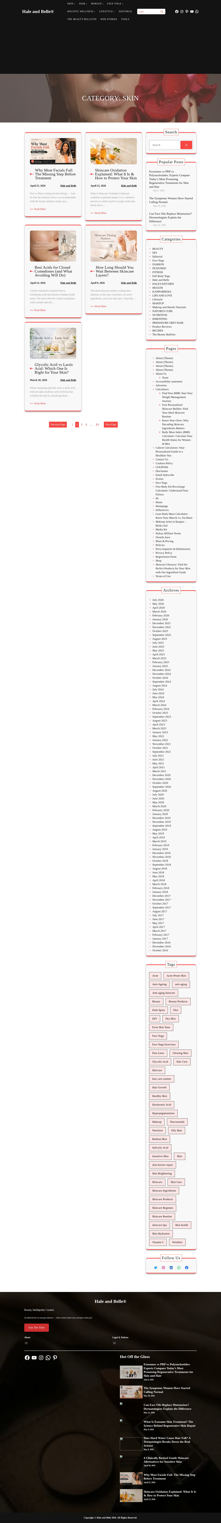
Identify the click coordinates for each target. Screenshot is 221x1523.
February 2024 (160, 708)
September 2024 (161, 681)
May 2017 (158, 923)
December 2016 (161, 942)
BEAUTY (157, 248)
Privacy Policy (164, 552)
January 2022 (160, 740)
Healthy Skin (159, 1096)
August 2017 (159, 911)
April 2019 (158, 837)
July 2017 (158, 915)
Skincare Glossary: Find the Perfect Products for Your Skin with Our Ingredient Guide (173, 568)
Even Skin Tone (161, 1027)
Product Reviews (162, 326)
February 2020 (160, 810)
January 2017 (160, 938)
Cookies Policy (164, 463)
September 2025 (161, 634)
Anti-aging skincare (163, 992)
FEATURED (159, 268)
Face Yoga (158, 260)
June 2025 (158, 646)
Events (159, 478)
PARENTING (159, 318)
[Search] (162, 11)
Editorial (157, 256)
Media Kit (161, 529)
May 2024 (158, 697)
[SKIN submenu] (74, 3)
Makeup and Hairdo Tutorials (169, 307)
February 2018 (160, 888)
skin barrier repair (162, 1164)
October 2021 (160, 747)
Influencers (162, 510)
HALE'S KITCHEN (163, 283)
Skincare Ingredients (164, 1190)
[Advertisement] (110, 48)
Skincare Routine (162, 1216)
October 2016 (160, 950)
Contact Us (162, 459)
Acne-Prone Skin (176, 975)
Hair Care (182, 1061)
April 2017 (158, 927)
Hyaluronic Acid (161, 1104)
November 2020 (161, 779)
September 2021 (161, 751)
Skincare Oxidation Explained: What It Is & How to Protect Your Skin (170, 1493)
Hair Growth (159, 1087)
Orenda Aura (163, 537)
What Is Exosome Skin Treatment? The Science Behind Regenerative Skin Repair (170, 1423)
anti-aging (181, 984)
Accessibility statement (169, 381)
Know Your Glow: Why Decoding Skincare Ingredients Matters (175, 424)
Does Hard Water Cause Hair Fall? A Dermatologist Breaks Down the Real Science (167, 1441)
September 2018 (161, 864)
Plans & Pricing (164, 541)
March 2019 (159, 841)
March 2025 (159, 658)
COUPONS (162, 467)
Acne (155, 975)
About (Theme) (164, 358)
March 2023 (159, 728)
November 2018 (161, 856)
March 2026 (159, 611)
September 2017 (161, 907)
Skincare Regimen (162, 1207)
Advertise (161, 385)
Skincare (157, 1182)
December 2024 (161, 670)
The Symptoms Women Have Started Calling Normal (171, 200)
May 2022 (158, 736)
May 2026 (158, 603)
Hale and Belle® (38, 11)
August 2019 (159, 829)
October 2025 (160, 631)
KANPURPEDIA (161, 291)
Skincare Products (162, 1199)
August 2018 (159, 868)
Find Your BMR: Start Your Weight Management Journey (177, 397)
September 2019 (161, 825)
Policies (160, 545)
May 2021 (158, 763)
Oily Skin (176, 1130)
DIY (154, 252)
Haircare (157, 1070)
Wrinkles (177, 1242)
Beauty (156, 1001)
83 (97, 424)
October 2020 (160, 782)
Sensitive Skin (160, 1156)
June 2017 (158, 919)
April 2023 (158, 724)
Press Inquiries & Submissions (173, 548)
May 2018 (158, 876)
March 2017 (159, 930)
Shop (158, 560)
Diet (175, 1010)
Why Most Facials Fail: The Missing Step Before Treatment (169, 1476)
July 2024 (158, 689)
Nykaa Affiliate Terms (168, 533)
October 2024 (160, 677)
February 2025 (160, 662)
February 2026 (160, 615)
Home (159, 502)
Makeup (157, 1121)
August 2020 (159, 790)
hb (157, 498)
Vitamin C (158, 1242)
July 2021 (158, 755)
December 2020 (161, 775)
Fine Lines (158, 1053)
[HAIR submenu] (86, 3)
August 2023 (159, 720)
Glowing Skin (180, 1053)
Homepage (162, 506)
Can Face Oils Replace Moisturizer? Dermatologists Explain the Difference (170, 217)
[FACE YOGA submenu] (122, 3)
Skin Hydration (161, 1233)
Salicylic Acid (160, 1147)
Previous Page (58, 424)
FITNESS (157, 272)
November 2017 (161, 899)
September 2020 (161, 786)
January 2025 (160, 666)
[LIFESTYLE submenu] (114, 11)
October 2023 (160, 712)
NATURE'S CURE (162, 311)
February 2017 (160, 934)
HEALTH (157, 287)
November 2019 (161, 821)
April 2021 (158, 767)
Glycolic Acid (160, 1061)
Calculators (162, 389)
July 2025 (158, 642)
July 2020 (158, 794)
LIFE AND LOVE (162, 295)
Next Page (110, 424)
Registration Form (166, 556)
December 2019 (161, 818)
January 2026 (160, 619)
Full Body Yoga (161, 276)
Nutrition (157, 1130)
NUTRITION (159, 315)
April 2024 (158, 701)
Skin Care (176, 1182)
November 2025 (161, 627)
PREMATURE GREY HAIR (167, 322)
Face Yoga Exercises (164, 1044)
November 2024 (161, 673)
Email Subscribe (165, 475)
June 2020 (158, 798)
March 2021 (159, 771)
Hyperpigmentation (163, 1113)
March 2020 (159, 806)
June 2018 (158, 872)
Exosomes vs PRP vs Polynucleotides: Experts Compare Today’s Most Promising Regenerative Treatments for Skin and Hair (169, 179)
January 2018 (160, 891)
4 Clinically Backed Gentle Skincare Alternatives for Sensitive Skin (166, 1459)
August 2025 (159, 638)
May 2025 (158, 650)
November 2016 (161, 946)
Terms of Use (163, 576)
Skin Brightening (162, 1173)
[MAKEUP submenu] (102, 3)
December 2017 (161, 895)
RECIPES (157, 330)
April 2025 (158, 654)
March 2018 (159, 884)
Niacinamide (177, 1121)
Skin (179, 1156)
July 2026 (158, 599)
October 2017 (160, 903)
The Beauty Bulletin (163, 334)
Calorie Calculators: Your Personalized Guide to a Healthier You (170, 451)
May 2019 (158, 833)
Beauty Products (178, 1001)
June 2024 (158, 693)
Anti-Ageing (159, 984)
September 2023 (161, 716)
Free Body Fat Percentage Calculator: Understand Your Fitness (172, 490)
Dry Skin (171, 1018)
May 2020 (158, 802)
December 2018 (161, 853)
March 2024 (159, 705)
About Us (161, 373)
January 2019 (160, 849)
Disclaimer (162, 471)
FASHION (158, 264)
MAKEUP (158, 303)
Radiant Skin (159, 1139)
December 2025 (161, 623)
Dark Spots (158, 1010)
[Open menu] (26, 1343)
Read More (40, 209)
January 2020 (160, 814)
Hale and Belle (68, 185)
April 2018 (158, 880)
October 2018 (160, 860)
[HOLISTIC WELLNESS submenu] (94, 11)
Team (165, 377)
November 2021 (161, 744)
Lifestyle (157, 299)
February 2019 (160, 845)
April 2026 (158, 607)
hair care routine (161, 1078)
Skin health (181, 1225)
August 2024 (159, 685)
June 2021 (158, 759)
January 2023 (160, 732)
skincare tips (159, 1225)
